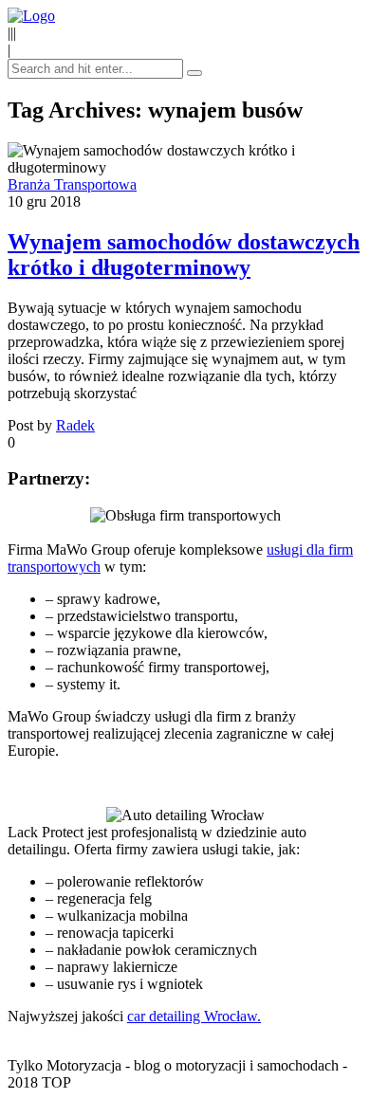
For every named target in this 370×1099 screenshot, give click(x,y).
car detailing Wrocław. (194, 1016)
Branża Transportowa (72, 184)
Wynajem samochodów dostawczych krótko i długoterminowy (184, 254)
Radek (75, 425)
